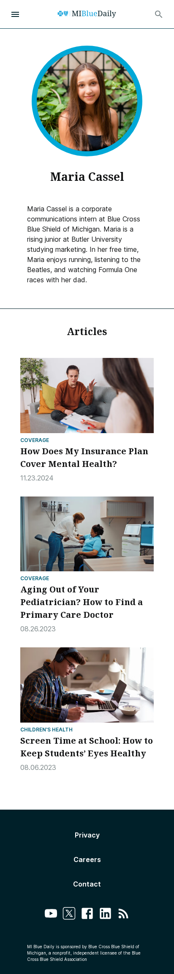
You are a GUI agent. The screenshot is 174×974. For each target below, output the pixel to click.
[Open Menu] (15, 14)
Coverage (34, 440)
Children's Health (46, 729)
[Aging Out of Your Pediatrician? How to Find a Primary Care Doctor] (87, 534)
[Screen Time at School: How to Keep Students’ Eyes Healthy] (87, 685)
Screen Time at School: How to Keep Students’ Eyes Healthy (86, 747)
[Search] (158, 14)
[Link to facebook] (87, 914)
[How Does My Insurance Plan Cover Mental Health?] (87, 395)
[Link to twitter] (69, 914)
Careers (87, 859)
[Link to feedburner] (123, 914)
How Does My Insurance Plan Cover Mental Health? (84, 457)
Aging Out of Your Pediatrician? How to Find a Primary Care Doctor (81, 602)
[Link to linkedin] (105, 914)
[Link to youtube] (51, 914)
